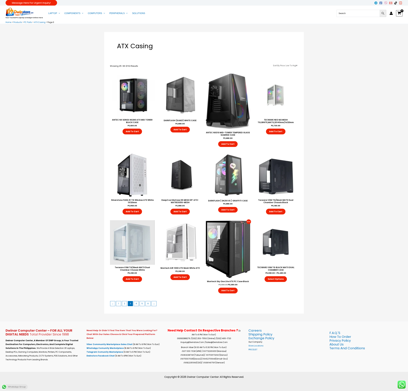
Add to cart (132, 131)
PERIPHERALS (117, 13)
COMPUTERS (95, 13)
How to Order (340, 336)
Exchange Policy (261, 338)
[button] (31, 3)
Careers (255, 330)
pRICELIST (252, 349)
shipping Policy (260, 334)
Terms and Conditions (347, 348)
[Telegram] (376, 3)
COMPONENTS (72, 13)
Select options (276, 279)
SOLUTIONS (138, 13)
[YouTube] (400, 3)
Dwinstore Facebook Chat (101, 355)
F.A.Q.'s (334, 333)
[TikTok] (395, 3)
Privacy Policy (340, 340)
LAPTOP (52, 13)
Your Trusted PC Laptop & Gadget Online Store (24, 18)
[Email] (391, 3)
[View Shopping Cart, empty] (399, 13)
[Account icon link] (391, 13)
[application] (58, 13)
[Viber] (386, 3)
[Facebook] (381, 3)
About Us (336, 344)
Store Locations (255, 345)
